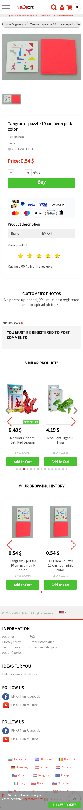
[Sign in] (63, 7)
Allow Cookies (64, 805)
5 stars (57, 255)
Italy (22, 783)
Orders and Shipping (43, 647)
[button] (17, 469)
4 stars (48, 255)
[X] (4, 795)
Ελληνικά (46, 759)
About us (8, 636)
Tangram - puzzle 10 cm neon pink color (22, 565)
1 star (21, 255)
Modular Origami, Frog (60, 440)
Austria (45, 767)
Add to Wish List (22, 149)
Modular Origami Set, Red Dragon (22, 440)
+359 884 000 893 (63, 16)
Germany (22, 767)
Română (69, 759)
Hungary (43, 775)
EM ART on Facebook (25, 696)
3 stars (39, 255)
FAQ (32, 636)
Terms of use (11, 647)
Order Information (41, 642)
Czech (22, 775)
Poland (41, 783)
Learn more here (33, 799)
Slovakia (63, 783)
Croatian (67, 767)
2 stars (30, 255)
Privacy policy (11, 642)
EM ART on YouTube (25, 705)
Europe (66, 775)
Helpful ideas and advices (19, 674)
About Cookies (12, 652)
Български (21, 759)
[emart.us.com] (23, 7)
